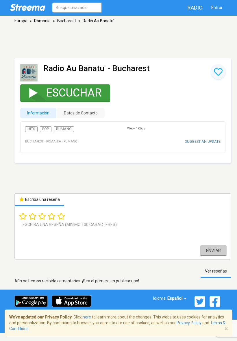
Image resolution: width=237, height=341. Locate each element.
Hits (31, 129)
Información (38, 113)
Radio (195, 8)
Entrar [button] (217, 7)
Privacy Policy (189, 322)
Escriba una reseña (42, 199)
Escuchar (73, 92)
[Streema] (27, 7)
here (87, 317)
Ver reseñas (216, 271)
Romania (42, 20)
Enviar (213, 250)
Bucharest (66, 20)
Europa (20, 20)
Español (175, 298)
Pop (45, 129)
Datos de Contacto (81, 113)
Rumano (64, 129)
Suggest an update (203, 141)
